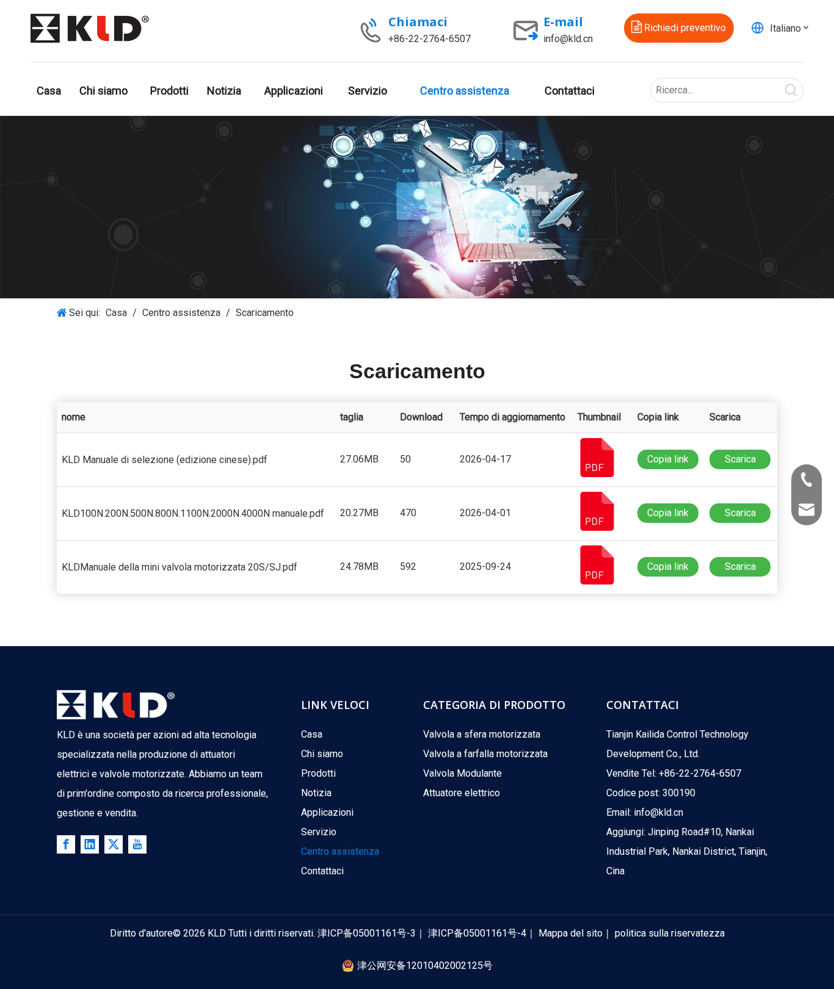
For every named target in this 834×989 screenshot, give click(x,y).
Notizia (316, 793)
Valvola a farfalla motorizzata (485, 754)
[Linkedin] (90, 844)
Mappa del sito (570, 933)
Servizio (318, 832)
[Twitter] (113, 844)
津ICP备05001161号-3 (366, 933)
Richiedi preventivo (684, 28)
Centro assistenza (340, 851)
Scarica (740, 459)
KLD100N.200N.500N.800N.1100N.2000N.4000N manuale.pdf (193, 513)
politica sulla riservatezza (670, 933)
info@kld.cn (568, 39)
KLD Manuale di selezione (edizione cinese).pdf (164, 460)
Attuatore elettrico (461, 793)
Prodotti (318, 773)
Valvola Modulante (462, 773)
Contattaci (322, 871)
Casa (311, 734)
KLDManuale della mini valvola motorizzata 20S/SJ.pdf (179, 567)
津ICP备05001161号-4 (477, 933)
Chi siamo (322, 754)
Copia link (668, 459)
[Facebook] (66, 844)
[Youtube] (137, 844)
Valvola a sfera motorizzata (481, 734)
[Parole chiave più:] (791, 90)
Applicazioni (327, 812)
